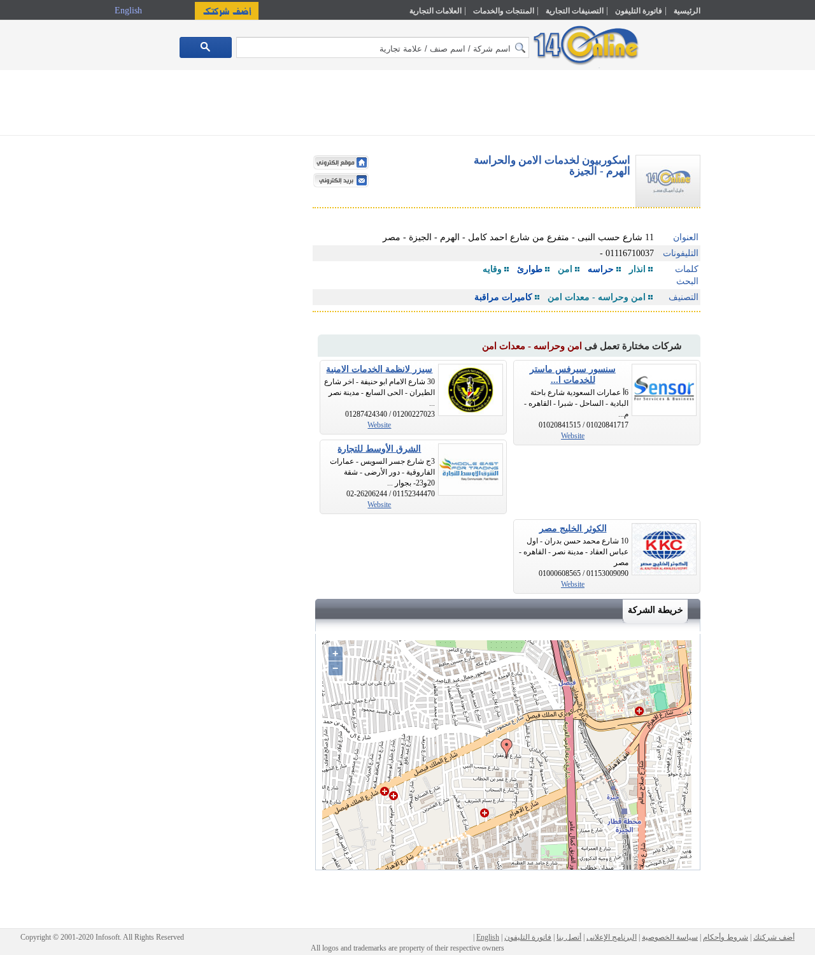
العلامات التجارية (435, 10)
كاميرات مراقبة (503, 297)
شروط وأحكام (725, 937)
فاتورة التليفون (638, 10)
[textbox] (382, 47)
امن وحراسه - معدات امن (597, 297)
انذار (637, 269)
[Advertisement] (756, 272)
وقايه (492, 269)
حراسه (601, 269)
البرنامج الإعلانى (611, 937)
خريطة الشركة (655, 610)
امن (565, 269)
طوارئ (529, 269)
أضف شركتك (774, 937)
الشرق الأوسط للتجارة (379, 449)
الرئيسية (687, 10)
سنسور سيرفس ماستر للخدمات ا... (573, 374)
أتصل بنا (568, 937)
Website (573, 435)
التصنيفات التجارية (575, 10)
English (130, 10)
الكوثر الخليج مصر (573, 528)
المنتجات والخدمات (503, 10)
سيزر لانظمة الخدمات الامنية (379, 369)
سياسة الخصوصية (670, 937)
